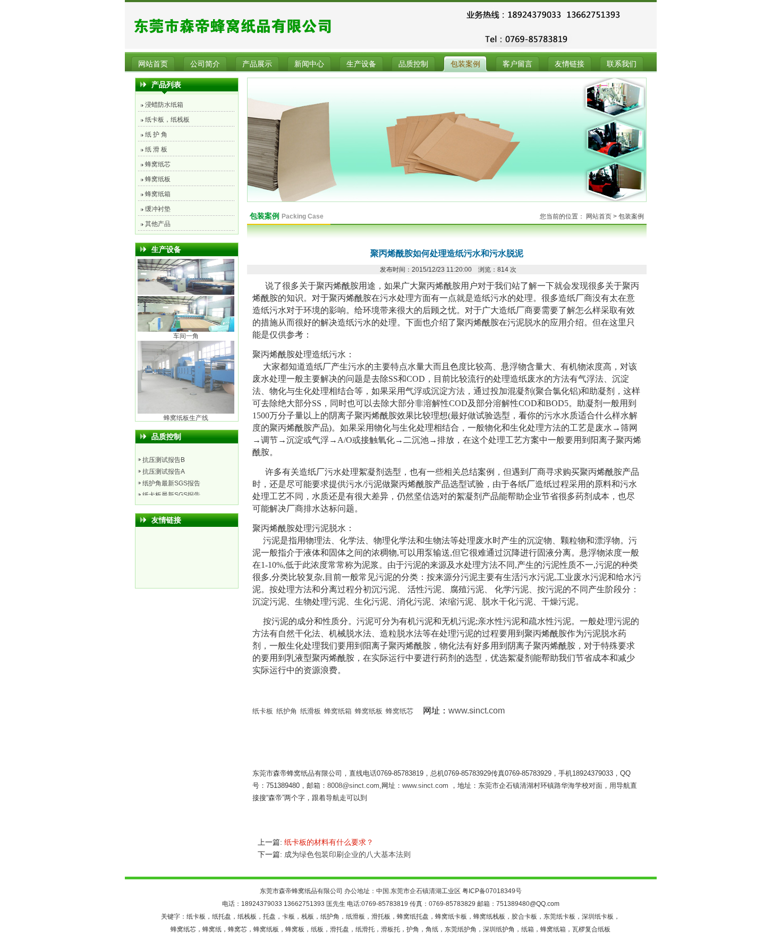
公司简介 (205, 64)
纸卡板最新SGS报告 (171, 484)
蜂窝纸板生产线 (186, 377)
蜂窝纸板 (158, 179)
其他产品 (158, 224)
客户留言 (517, 64)
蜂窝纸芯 (158, 164)
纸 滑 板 (156, 149)
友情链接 (569, 64)
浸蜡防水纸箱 (164, 104)
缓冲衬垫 (158, 209)
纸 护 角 (156, 134)
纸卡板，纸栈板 (167, 119)
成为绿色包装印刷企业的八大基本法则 (347, 854)
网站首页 (153, 64)
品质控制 (413, 64)
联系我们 (621, 64)
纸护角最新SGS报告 (171, 472)
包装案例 (465, 64)
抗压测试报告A (163, 460)
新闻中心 (309, 64)
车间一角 (186, 295)
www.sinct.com (476, 710)
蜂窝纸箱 (158, 194)
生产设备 (361, 64)
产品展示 (257, 64)
